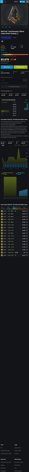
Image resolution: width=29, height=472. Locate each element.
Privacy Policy (17, 450)
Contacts (16, 453)
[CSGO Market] (1, 1)
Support (2, 465)
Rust (15, 468)
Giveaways (3, 468)
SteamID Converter (5, 450)
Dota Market (17, 465)
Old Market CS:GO (18, 462)
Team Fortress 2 (18, 471)
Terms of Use (17, 447)
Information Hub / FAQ (6, 462)
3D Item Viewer (4, 453)
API (1, 447)
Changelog (3, 471)
